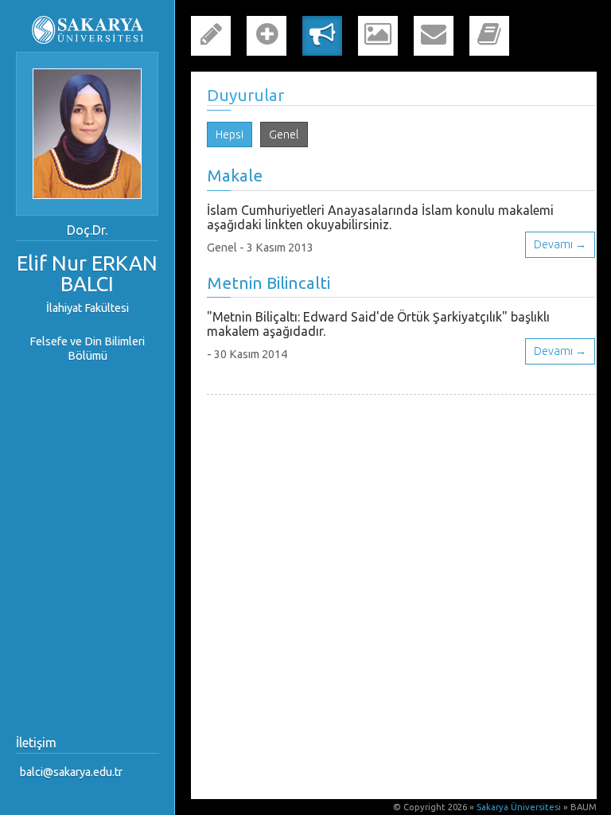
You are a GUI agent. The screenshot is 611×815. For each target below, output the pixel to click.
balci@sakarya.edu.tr (71, 772)
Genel (284, 134)
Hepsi (229, 134)
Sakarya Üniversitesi (519, 807)
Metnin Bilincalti (268, 283)
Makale (235, 175)
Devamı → (560, 244)
